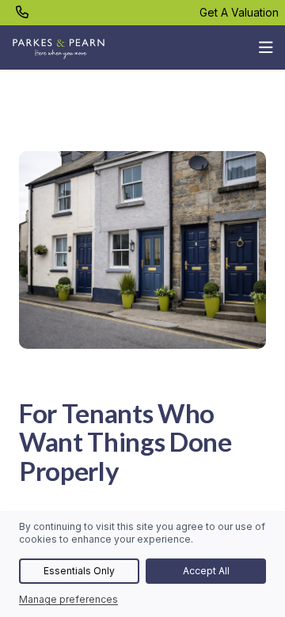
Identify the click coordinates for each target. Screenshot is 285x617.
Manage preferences (68, 599)
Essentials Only (79, 571)
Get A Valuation (239, 12)
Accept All (206, 571)
